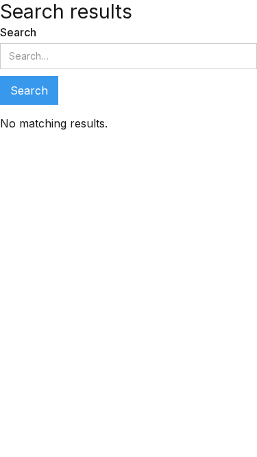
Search (18, 32)
